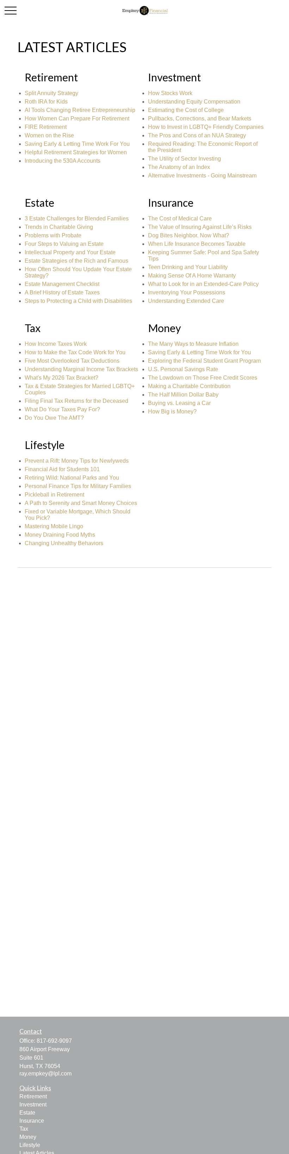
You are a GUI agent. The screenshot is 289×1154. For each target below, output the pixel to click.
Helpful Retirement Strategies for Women (76, 152)
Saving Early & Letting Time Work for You (199, 352)
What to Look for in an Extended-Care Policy (203, 284)
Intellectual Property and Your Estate (70, 252)
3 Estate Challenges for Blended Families (77, 219)
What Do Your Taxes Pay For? (62, 409)
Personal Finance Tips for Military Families (78, 486)
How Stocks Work (170, 93)
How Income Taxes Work (56, 344)
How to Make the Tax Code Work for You (75, 352)
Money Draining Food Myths (60, 535)
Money (27, 1137)
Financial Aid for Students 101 (62, 469)
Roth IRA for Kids (46, 102)
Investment (33, 1105)
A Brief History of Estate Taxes (62, 292)
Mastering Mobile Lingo (54, 526)
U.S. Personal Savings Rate (183, 369)
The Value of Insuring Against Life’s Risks (200, 227)
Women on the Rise (49, 135)
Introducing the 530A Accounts (62, 161)
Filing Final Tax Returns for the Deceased (76, 401)
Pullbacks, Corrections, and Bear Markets (199, 118)
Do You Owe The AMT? (54, 418)
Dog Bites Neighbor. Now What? (188, 235)
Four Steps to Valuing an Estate (64, 244)
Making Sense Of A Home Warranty (192, 276)
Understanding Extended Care (186, 301)
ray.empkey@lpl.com (45, 1074)
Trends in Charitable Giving (59, 227)
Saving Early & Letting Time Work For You (77, 144)
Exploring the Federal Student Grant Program (204, 361)
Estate (27, 1113)
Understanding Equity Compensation (194, 102)
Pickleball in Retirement (54, 495)
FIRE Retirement (46, 127)
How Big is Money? (172, 411)
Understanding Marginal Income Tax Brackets (81, 369)
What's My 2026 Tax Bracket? (61, 378)
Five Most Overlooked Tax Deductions (72, 361)
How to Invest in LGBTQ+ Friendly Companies (206, 127)
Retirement (33, 1096)
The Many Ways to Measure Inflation (193, 344)
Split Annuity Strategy (51, 93)
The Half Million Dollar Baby (183, 395)
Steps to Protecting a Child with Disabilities (78, 301)
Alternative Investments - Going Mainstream (202, 176)
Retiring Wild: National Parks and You (72, 478)
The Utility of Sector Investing (184, 159)
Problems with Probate (53, 235)
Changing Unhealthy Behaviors (64, 543)
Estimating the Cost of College (186, 110)
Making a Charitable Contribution (189, 386)
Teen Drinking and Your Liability (188, 267)
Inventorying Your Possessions (186, 292)
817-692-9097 (54, 1041)
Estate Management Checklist (62, 284)
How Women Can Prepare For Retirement (77, 118)
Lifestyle (29, 1145)
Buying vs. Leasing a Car (179, 403)
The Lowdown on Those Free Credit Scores (202, 378)
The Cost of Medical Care (180, 219)
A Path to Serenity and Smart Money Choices (81, 503)
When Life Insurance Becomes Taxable (197, 244)
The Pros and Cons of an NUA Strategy (197, 135)
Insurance (31, 1121)
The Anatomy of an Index (179, 167)
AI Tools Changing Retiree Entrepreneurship (80, 110)
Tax (23, 1129)
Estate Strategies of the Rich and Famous (76, 261)
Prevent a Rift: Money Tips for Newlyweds (77, 461)
